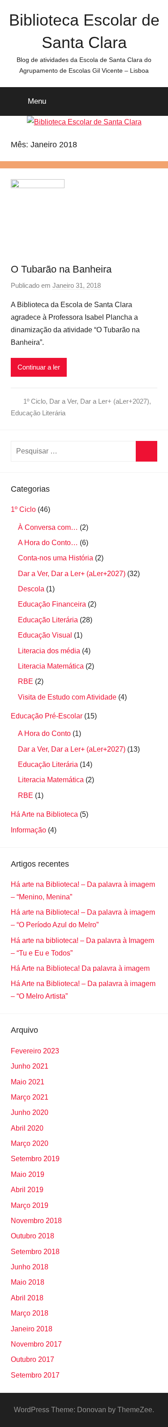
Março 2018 (29, 1313)
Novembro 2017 (36, 1344)
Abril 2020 (27, 1128)
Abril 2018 (27, 1298)
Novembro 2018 (36, 1220)
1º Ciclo (34, 401)
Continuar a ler (38, 367)
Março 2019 (29, 1205)
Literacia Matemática (51, 666)
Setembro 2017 (35, 1375)
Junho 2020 (29, 1112)
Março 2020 (29, 1143)
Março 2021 (29, 1097)
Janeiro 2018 (31, 1329)
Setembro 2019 (35, 1159)
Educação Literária (38, 413)
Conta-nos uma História (55, 558)
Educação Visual (45, 635)
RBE (25, 681)
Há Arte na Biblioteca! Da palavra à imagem (80, 968)
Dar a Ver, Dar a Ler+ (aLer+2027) (99, 401)
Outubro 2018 (32, 1236)
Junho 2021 (29, 1066)
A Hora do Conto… (48, 542)
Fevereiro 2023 (35, 1051)
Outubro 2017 (32, 1359)
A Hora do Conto (44, 733)
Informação (28, 830)
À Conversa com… (48, 527)
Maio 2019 (27, 1174)
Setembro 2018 (35, 1251)
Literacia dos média (49, 651)
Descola (31, 589)
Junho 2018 (29, 1267)
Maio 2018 (27, 1282)
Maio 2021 (27, 1082)
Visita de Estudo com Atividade (67, 697)
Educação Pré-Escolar (46, 716)
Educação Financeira (52, 604)
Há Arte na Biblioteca (44, 814)
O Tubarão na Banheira (61, 269)
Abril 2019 (27, 1190)
